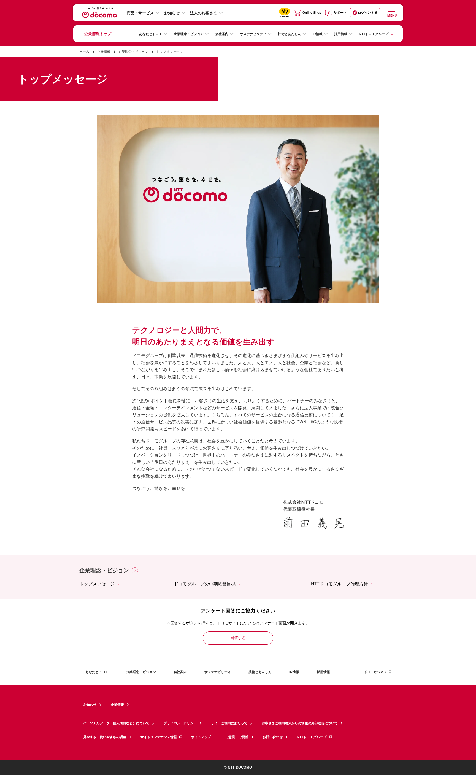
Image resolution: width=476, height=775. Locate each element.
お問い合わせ (273, 737)
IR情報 (318, 34)
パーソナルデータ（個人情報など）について (116, 723)
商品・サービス (140, 13)
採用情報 (340, 34)
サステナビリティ (253, 34)
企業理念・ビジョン (189, 34)
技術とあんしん (289, 34)
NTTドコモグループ (373, 34)
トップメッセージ (97, 584)
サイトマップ (201, 737)
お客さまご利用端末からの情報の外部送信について (300, 723)
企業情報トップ (97, 33)
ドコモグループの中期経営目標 (205, 584)
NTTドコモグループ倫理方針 (339, 584)
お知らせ (172, 13)
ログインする (368, 13)
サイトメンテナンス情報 (158, 737)
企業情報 (103, 52)
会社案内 (221, 34)
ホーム (84, 52)
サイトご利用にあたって (229, 723)
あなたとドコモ (150, 34)
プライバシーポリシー (180, 723)
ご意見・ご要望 (236, 737)
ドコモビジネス (375, 672)
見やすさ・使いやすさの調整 (104, 737)
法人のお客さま (203, 13)
